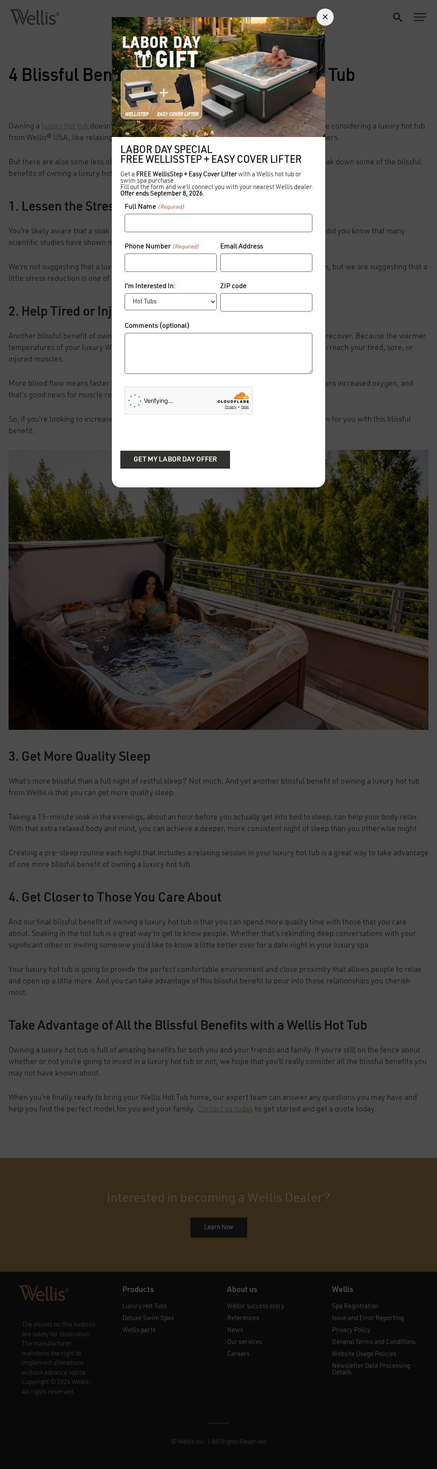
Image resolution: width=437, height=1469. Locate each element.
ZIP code (233, 286)
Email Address (241, 246)
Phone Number (162, 246)
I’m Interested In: (150, 286)
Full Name (154, 207)
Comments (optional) (157, 326)
